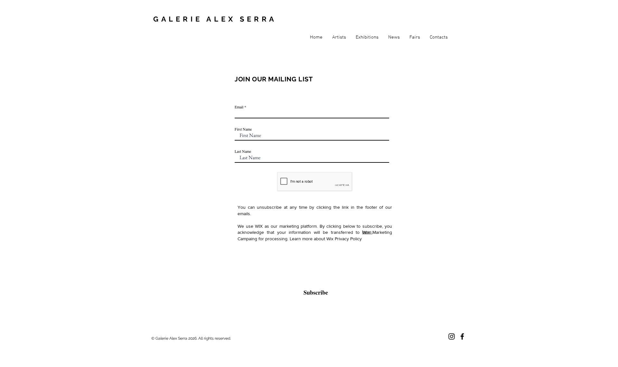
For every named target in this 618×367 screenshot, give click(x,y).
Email (239, 107)
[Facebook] (462, 336)
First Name (243, 129)
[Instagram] (451, 336)
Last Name (243, 151)
